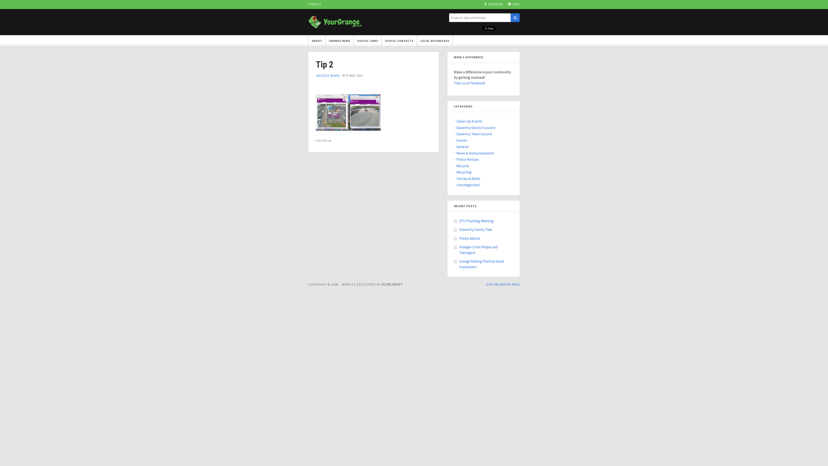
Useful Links (367, 41)
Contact (314, 4)
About (317, 41)
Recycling (464, 172)
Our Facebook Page (503, 284)
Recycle (462, 166)
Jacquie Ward (328, 76)
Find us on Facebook (469, 83)
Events (461, 140)
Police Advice (469, 238)
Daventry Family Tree (475, 229)
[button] (515, 17)
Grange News (339, 41)
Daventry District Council (475, 127)
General (462, 146)
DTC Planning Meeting (476, 221)
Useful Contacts (399, 41)
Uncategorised (468, 185)
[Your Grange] (335, 21)
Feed (516, 4)
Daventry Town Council (474, 134)
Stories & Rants (468, 178)
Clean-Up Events (469, 121)
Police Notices (467, 159)
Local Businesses (434, 41)
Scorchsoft (392, 284)
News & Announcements (475, 153)
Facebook (495, 4)
